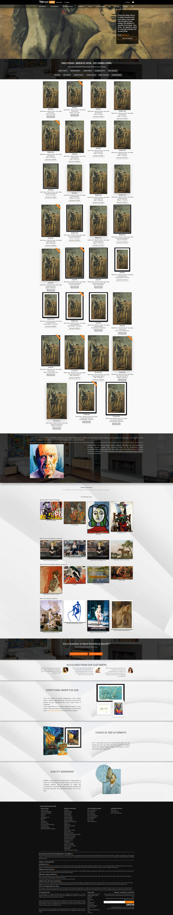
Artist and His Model (51, 520)
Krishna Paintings (68, 811)
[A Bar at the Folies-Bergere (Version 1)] (98, 549)
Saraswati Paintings (68, 820)
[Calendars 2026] (48, 864)
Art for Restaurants (92, 817)
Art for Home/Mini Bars (93, 816)
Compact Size (122, 111)
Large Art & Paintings (69, 843)
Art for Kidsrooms (92, 814)
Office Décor (113, 810)
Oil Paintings (92, 490)
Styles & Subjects (42, 6)
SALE (132, 6)
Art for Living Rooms (92, 810)
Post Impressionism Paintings (47, 824)
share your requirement (54, 710)
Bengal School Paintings (69, 825)
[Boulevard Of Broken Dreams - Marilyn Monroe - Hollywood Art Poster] (98, 615)
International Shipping (92, 905)
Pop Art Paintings (45, 823)
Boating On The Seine (98, 584)
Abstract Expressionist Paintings (48, 828)
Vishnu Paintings (68, 816)
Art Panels (66, 810)
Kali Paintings (67, 848)
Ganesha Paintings (68, 817)
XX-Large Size (98, 372)
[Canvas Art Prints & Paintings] (56, 874)
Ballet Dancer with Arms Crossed (51, 594)
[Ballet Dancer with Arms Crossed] (51, 579)
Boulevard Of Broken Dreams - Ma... (98, 632)
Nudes (86, 490)
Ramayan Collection (68, 840)
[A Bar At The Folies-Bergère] (75, 548)
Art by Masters (81, 6)
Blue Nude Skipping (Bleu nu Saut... (75, 623)
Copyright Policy (91, 902)
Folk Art (42, 820)
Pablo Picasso (125, 35)
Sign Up (60, 2)
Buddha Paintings (68, 813)
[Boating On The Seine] (98, 574)
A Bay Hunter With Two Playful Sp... (122, 559)
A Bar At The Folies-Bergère (74, 557)
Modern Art (43, 818)
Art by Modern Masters (78, 490)
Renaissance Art (44, 825)
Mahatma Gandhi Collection (70, 821)
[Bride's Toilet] (122, 572)
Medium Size (51, 152)
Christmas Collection (69, 838)
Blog (109, 6)
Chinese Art (66, 828)
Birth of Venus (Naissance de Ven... (51, 632)
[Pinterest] (133, 905)
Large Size (74, 154)
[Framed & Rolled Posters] (54, 869)
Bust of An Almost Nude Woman (121, 630)
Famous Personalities (69, 844)
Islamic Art (43, 814)
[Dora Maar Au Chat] (122, 516)
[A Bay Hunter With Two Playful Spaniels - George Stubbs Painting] (122, 549)
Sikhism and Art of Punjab (70, 845)
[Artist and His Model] (51, 510)
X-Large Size (74, 370)
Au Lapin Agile (74, 525)
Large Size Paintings (100, 6)
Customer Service (91, 907)
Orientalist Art (44, 821)
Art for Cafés (90, 820)
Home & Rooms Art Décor (68, 6)
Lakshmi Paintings (68, 818)
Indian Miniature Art (45, 817)
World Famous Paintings (69, 830)
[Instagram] (131, 905)
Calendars (125, 6)
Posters (90, 6)
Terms (89, 901)
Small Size (50, 109)
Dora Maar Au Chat (121, 532)
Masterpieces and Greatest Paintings (72, 834)
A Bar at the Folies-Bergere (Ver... (98, 560)
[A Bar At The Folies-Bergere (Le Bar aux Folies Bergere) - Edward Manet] (51, 549)
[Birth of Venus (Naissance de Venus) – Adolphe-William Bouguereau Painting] (51, 615)
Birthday (75, 584)
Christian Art (67, 827)
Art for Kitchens (91, 813)
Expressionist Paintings (46, 811)
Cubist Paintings (44, 810)
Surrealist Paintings (45, 827)
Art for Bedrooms (91, 811)
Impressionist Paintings (46, 813)
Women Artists (67, 831)
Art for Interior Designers (116, 813)
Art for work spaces (92, 821)
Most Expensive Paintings (69, 835)
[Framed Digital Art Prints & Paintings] (60, 881)
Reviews (89, 898)
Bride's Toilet (122, 580)
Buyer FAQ (90, 897)
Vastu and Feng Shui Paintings (71, 850)
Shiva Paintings (67, 814)
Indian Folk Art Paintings (69, 837)
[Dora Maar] (98, 517)
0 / (127, 2)
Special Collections (54, 6)
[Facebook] (129, 905)
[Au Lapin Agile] (75, 513)
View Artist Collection (127, 38)
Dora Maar (98, 534)
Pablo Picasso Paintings (103, 490)
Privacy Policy (91, 904)
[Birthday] (75, 574)
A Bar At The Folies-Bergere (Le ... (51, 560)
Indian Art (43, 816)
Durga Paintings (67, 847)
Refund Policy (91, 899)
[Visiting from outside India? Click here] (72, 854)
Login (57, 2)
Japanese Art (67, 824)
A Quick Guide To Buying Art (94, 894)
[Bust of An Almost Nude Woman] (122, 614)
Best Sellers (117, 6)
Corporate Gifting (115, 811)
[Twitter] (127, 905)
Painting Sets (67, 841)
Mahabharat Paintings (69, 833)
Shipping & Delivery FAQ (93, 895)
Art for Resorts (91, 818)
